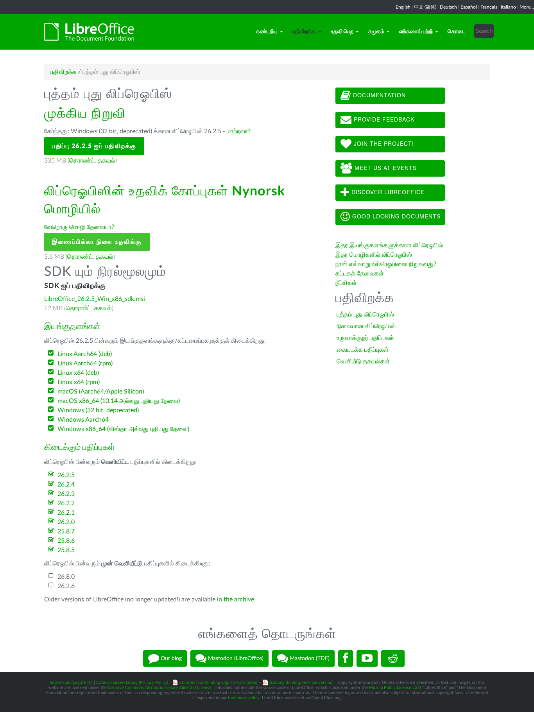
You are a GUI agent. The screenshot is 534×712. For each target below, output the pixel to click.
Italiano (508, 7)
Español (469, 7)
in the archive (235, 599)
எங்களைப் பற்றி (416, 31)
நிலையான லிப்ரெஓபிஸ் (366, 326)
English (403, 7)
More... (527, 7)
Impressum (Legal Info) (71, 682)
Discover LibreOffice (387, 192)
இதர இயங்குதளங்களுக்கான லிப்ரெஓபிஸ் (389, 245)
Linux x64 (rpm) (78, 382)
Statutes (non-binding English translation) (218, 682)
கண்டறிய (267, 31)
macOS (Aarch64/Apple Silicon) (100, 391)
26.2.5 (66, 475)
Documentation (378, 95)
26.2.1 (66, 513)
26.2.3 (66, 494)
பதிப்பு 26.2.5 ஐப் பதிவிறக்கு (94, 146)
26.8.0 (66, 577)
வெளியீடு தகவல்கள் (363, 361)
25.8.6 (66, 541)
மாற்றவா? (239, 131)
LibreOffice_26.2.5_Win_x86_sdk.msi (94, 299)
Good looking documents (395, 216)
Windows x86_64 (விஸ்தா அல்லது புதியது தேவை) (123, 429)
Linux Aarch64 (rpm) (85, 363)
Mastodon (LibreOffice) (234, 658)
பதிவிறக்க (304, 31)
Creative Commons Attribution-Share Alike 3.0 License (159, 687)
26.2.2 (66, 503)
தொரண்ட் (82, 160)
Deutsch (448, 7)
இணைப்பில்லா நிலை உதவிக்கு (97, 242)
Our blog (170, 658)
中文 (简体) (425, 7)
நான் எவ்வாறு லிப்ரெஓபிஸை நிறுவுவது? (385, 264)
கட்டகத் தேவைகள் (360, 273)
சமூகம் (376, 31)
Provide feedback (383, 119)
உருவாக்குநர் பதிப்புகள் (365, 338)
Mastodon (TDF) (309, 658)
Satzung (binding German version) (301, 682)
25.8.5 (66, 550)
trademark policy (244, 698)
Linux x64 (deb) (78, 373)
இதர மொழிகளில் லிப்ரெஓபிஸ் (373, 255)
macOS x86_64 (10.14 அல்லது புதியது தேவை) (118, 401)
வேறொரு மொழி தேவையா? (79, 227)
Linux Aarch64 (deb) (84, 354)
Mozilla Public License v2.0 (395, 687)
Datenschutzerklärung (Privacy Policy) (132, 682)
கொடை (457, 31)
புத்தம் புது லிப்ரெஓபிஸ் (365, 314)
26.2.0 (66, 522)
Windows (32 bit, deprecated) (98, 410)
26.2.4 (66, 484)
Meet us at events (385, 168)
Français (488, 7)
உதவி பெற (342, 31)
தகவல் (106, 160)
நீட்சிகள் (346, 283)
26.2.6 (66, 586)
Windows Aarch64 (83, 420)
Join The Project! (383, 143)
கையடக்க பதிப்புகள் (363, 350)
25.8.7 (66, 531)
